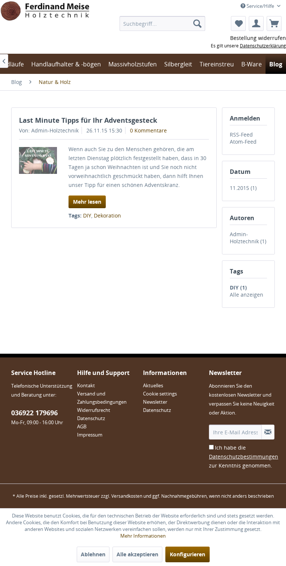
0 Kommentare (148, 130)
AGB (81, 426)
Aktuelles (153, 385)
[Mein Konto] (256, 23)
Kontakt (86, 385)
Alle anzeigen (246, 294)
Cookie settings (160, 393)
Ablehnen (93, 554)
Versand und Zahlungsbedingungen (102, 397)
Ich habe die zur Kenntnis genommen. (243, 456)
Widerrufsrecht (93, 410)
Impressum (89, 434)
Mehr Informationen (143, 535)
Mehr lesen (87, 201)
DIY (87, 215)
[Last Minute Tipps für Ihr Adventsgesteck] (38, 160)
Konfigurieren (187, 554)
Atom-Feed (243, 141)
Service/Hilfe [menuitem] (260, 6)
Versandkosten (126, 496)
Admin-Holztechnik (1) (248, 238)
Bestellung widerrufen (258, 37)
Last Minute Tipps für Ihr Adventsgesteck (88, 120)
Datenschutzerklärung (263, 46)
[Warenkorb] (274, 23)
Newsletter (155, 401)
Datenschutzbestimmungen (243, 456)
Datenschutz (91, 418)
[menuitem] (162, 23)
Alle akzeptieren (137, 554)
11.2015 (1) (243, 187)
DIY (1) (238, 287)
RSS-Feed (241, 134)
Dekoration (107, 215)
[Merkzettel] (238, 23)
